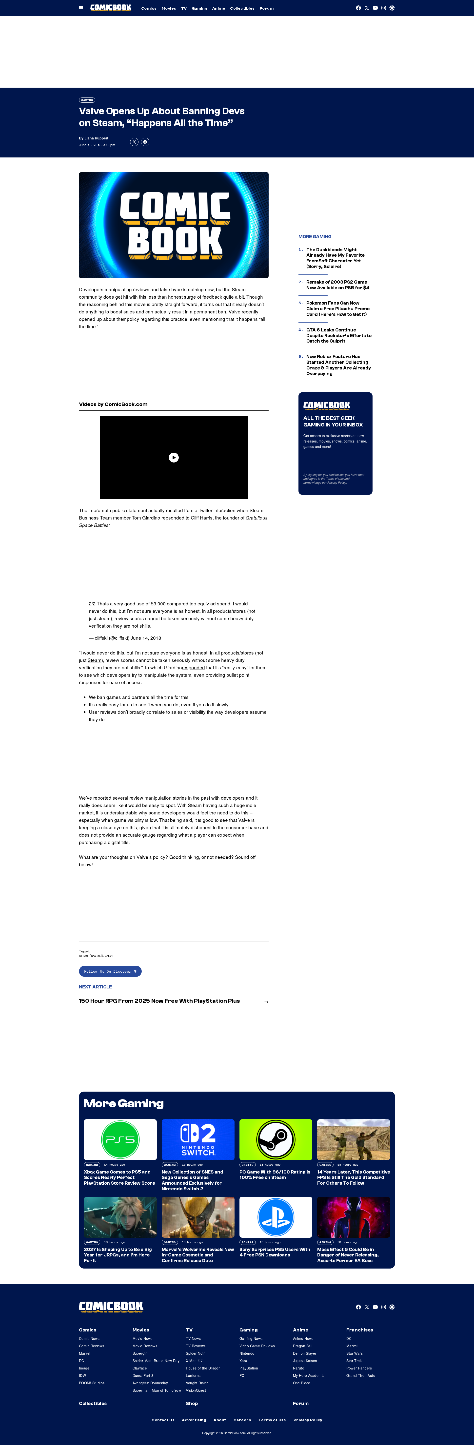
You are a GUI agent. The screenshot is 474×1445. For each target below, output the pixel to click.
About (220, 1420)
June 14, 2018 (146, 637)
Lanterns (193, 1375)
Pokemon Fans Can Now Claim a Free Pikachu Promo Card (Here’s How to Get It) (338, 308)
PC (241, 1375)
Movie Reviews (145, 1345)
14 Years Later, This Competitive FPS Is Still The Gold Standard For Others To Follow (353, 1177)
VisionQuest (196, 1390)
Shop (192, 1403)
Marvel (84, 1353)
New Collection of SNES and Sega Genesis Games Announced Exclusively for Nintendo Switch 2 (192, 1180)
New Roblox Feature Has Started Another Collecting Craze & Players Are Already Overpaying (338, 365)
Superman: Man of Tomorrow (157, 1390)
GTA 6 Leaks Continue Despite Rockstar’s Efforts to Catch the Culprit (339, 335)
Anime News (303, 1338)
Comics (149, 8)
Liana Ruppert (96, 137)
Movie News (143, 1338)
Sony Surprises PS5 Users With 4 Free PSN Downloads (274, 1252)
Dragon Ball (303, 1345)
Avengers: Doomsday (150, 1382)
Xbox (243, 1360)
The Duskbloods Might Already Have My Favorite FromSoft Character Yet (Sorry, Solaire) (335, 258)
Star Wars (354, 1353)
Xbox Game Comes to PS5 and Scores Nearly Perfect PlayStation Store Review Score (119, 1177)
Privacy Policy (336, 482)
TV (184, 8)
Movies (169, 8)
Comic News (89, 1338)
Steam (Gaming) (91, 956)
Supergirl (140, 1353)
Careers (242, 1420)
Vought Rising (197, 1382)
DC (81, 1360)
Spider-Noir (195, 1353)
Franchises (359, 1330)
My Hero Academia (309, 1375)
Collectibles (242, 8)
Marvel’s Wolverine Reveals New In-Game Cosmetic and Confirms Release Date (198, 1255)
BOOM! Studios (91, 1382)
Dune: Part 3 (143, 1375)
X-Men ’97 (194, 1360)
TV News (193, 1338)
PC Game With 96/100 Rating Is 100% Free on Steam (274, 1174)
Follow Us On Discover (109, 971)
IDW (82, 1375)
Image (84, 1368)
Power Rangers (359, 1368)
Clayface (140, 1368)
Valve (109, 956)
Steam (94, 659)
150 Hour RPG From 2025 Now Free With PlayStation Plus (159, 1001)
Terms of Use (335, 478)
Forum (267, 8)
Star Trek (354, 1360)
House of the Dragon (203, 1368)
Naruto (298, 1368)
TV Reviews (195, 1345)
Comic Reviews (91, 1345)
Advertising (194, 1420)
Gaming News (251, 1338)
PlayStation (248, 1368)
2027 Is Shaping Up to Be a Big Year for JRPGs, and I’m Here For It (118, 1255)
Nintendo (246, 1353)
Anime (218, 8)
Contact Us (163, 1420)
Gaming (199, 8)
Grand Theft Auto (360, 1375)
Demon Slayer (304, 1353)
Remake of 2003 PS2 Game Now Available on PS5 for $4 (337, 284)
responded (193, 667)
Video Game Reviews (257, 1345)
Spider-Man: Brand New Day (156, 1360)
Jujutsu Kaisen (305, 1360)
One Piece (301, 1382)
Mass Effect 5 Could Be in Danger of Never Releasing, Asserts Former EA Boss (348, 1255)
